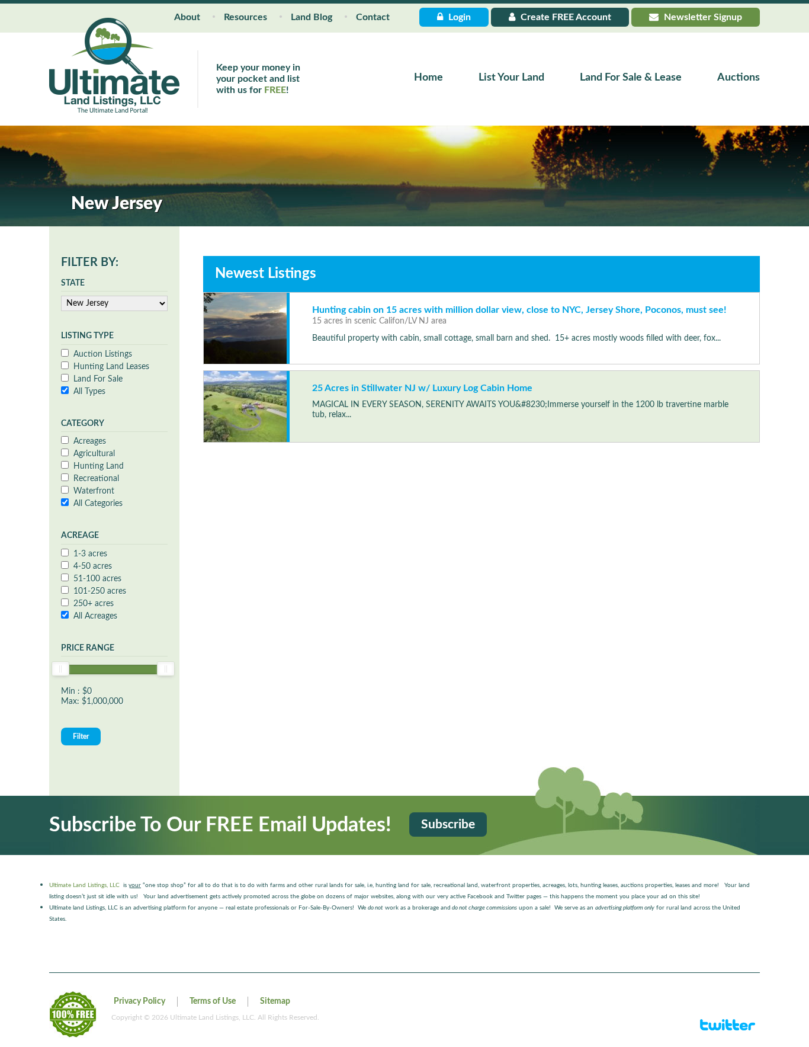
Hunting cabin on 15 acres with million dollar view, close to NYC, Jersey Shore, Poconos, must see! (519, 310)
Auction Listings (102, 354)
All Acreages (95, 616)
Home (428, 77)
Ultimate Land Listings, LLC (84, 885)
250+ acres (93, 604)
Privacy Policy (139, 1001)
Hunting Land (98, 466)
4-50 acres (92, 566)
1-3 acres (90, 554)
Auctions (738, 77)
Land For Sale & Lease (631, 77)
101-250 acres (99, 591)
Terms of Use (213, 1001)
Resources (245, 17)
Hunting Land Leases (111, 367)
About (187, 17)
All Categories (98, 504)
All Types (89, 392)
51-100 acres (97, 579)
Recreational (96, 479)
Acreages (89, 441)
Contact (373, 17)
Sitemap (275, 1001)
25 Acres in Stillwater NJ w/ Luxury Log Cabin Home (422, 388)
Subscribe (448, 824)
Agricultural (94, 454)
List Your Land (511, 77)
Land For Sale (98, 379)
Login (458, 17)
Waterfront (93, 491)
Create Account (564, 17)
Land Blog (311, 17)
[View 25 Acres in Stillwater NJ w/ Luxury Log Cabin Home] (245, 406)
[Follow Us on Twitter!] (727, 1030)
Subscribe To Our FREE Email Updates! (220, 825)
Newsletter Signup (702, 17)
